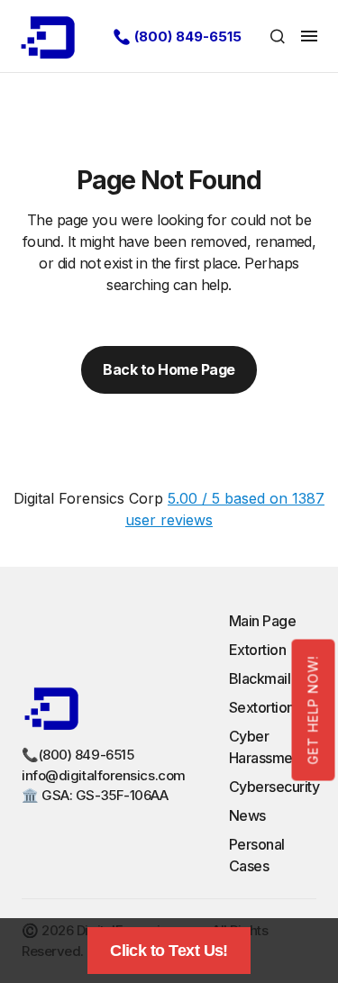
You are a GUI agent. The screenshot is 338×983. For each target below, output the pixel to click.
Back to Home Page (169, 369)
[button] (278, 36)
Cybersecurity (274, 787)
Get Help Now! (313, 709)
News (247, 815)
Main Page (263, 621)
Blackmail (260, 678)
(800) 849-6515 (188, 36)
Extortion (258, 650)
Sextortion (262, 707)
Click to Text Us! (169, 951)
